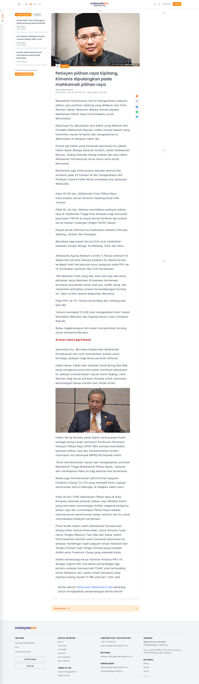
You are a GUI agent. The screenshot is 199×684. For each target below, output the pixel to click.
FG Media (62, 649)
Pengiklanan (30, 659)
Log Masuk (166, 4)
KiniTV (60, 642)
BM (31, 4)
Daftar (177, 4)
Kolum (146, 667)
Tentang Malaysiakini (25, 643)
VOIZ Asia (62, 645)
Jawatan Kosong (22, 651)
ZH (35, 4)
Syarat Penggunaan (67, 671)
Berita (146, 663)
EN (26, 4)
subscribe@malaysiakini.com (114, 645)
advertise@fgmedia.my (112, 671)
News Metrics (64, 660)
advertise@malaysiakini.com (114, 667)
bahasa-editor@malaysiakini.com (117, 656)
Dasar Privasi (64, 675)
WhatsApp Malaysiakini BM (94, 587)
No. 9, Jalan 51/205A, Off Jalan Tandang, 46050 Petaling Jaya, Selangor (162, 651)
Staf (17, 647)
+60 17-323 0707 (108, 642)
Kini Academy (64, 657)
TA (39, 4)
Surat (146, 671)
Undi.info (62, 653)
